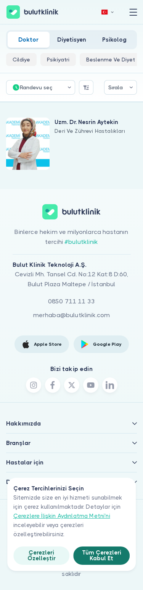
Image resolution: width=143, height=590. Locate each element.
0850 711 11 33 (71, 301)
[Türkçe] (107, 12)
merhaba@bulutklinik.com (71, 315)
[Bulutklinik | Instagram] (33, 385)
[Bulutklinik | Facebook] (52, 385)
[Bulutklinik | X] (71, 385)
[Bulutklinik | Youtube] (90, 385)
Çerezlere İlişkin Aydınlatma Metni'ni (61, 516)
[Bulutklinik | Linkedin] (109, 385)
